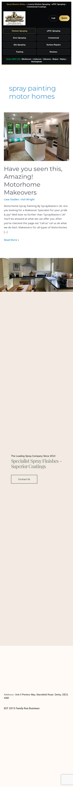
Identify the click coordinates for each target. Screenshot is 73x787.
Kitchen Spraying (19, 31)
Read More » (11, 239)
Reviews (53, 52)
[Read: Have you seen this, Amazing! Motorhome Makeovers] (36, 136)
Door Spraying (19, 38)
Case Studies (11, 199)
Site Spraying (19, 45)
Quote (64, 18)
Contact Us (24, 479)
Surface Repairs (54, 45)
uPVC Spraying (53, 31)
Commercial (53, 38)
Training (19, 52)
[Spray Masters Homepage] (14, 18)
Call (53, 18)
